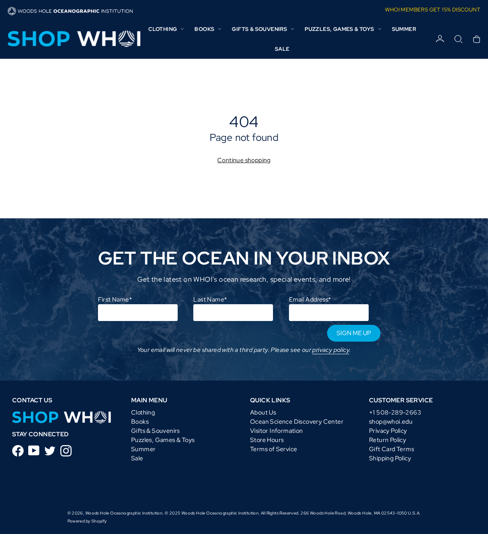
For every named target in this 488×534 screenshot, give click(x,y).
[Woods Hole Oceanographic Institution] (73, 39)
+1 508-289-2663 (395, 412)
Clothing (143, 412)
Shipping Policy (390, 458)
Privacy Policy (388, 431)
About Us (263, 412)
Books (140, 422)
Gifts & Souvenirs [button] (259, 29)
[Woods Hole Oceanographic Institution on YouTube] (34, 450)
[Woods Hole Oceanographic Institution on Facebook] (18, 450)
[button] (458, 39)
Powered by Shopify (87, 521)
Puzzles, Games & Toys (162, 440)
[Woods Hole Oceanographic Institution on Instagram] (66, 450)
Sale (282, 48)
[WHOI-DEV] (61, 417)
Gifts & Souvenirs (155, 431)
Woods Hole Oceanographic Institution (123, 513)
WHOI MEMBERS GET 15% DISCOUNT (432, 9)
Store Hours (267, 440)
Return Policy (387, 440)
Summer (404, 29)
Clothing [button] (162, 29)
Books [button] (204, 29)
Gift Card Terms (391, 449)
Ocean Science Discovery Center (297, 422)
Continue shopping (244, 160)
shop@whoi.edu (391, 422)
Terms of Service (273, 449)
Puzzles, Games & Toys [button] (339, 29)
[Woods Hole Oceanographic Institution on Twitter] (50, 450)
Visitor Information (276, 431)
